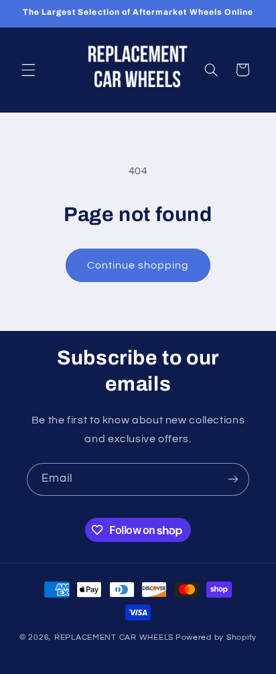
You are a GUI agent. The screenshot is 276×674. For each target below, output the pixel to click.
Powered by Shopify (216, 637)
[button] (28, 69)
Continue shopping (138, 265)
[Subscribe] (233, 479)
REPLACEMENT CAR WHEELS (114, 637)
